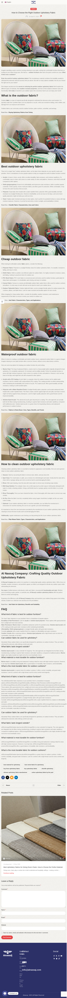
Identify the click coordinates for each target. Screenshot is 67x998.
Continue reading (8, 873)
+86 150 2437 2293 (24, 962)
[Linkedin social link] (16, 777)
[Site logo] (33, 2)
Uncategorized (7, 864)
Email (3, 917)
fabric (8, 100)
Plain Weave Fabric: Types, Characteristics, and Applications (26, 519)
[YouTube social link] (61, 956)
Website (3, 925)
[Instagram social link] (59, 956)
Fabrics (33, 9)
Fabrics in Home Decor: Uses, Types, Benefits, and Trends (26, 410)
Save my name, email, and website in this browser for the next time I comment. (25, 932)
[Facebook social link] (3, 777)
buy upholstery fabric (30, 768)
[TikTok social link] (59, 958)
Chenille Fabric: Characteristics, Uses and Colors (24, 205)
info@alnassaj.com (31, 970)
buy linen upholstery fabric (12, 768)
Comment (4, 889)
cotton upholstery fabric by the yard (42, 772)
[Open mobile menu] (2, 2)
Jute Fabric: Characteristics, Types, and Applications (24, 300)
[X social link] (7, 777)
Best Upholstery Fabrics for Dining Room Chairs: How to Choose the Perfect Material (33, 867)
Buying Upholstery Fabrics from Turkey (21, 112)
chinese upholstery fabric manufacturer (15, 772)
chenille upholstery (47, 768)
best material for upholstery (12, 764)
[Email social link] (12, 777)
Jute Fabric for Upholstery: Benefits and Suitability (24, 604)
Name (3, 910)
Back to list (33, 785)
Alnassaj (7, 858)
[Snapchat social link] (56, 958)
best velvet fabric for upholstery (34, 764)
